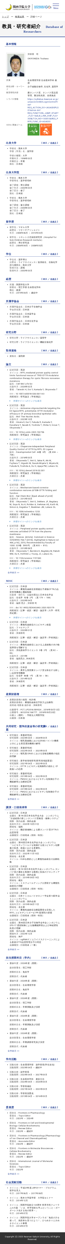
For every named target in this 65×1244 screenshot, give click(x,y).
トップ (5, 16)
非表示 (53, 143)
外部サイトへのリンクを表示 (27, 401)
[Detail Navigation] (55, 6)
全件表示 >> (13, 572)
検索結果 (19, 16)
